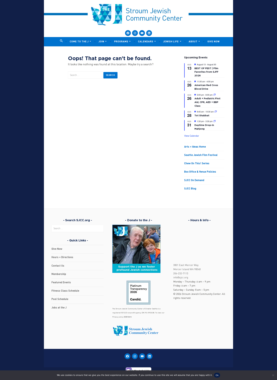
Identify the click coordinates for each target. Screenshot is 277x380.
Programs (121, 42)
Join (101, 42)
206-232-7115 (180, 273)
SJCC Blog (190, 189)
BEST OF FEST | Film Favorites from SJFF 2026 (206, 72)
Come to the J (79, 42)
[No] (273, 375)
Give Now (213, 42)
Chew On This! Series (196, 163)
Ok (217, 375)
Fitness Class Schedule (65, 291)
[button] (61, 41)
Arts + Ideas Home (195, 147)
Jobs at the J (59, 308)
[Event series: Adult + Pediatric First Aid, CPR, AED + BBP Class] (214, 94)
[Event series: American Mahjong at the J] (214, 121)
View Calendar (191, 135)
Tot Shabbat (201, 115)
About (193, 42)
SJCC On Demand (194, 180)
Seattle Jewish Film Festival (201, 155)
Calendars (145, 42)
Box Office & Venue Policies (200, 172)
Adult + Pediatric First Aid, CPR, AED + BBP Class (207, 102)
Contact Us (57, 266)
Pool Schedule (59, 299)
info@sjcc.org (180, 277)
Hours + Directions (62, 257)
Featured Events (61, 282)
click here (128, 317)
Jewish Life (171, 42)
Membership (58, 274)
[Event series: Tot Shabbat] (215, 111)
